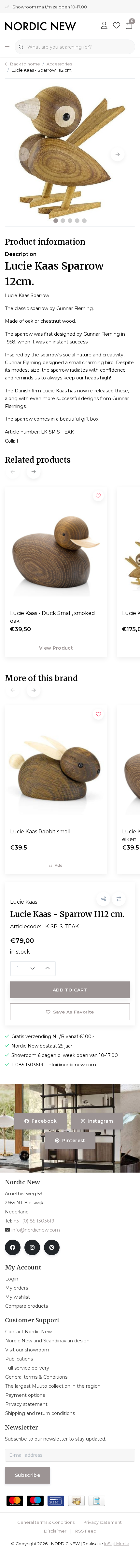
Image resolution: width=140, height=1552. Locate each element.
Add (59, 865)
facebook (44, 1121)
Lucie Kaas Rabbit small (40, 831)
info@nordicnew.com (35, 1230)
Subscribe (27, 1475)
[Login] (104, 26)
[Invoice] (97, 1501)
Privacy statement (102, 1522)
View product (56, 648)
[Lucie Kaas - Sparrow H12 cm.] (70, 152)
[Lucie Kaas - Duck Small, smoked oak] (56, 545)
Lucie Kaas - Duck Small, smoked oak (52, 617)
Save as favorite (73, 1011)
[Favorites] (116, 26)
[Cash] (76, 1501)
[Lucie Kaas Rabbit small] (56, 764)
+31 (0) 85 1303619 (33, 1221)
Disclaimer (55, 1531)
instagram (100, 1121)
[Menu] (7, 47)
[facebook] (13, 1247)
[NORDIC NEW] (40, 26)
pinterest (73, 1140)
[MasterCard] (15, 1501)
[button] (55, 220)
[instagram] (32, 1247)
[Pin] (56, 1501)
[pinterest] (52, 1247)
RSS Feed (85, 1531)
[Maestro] (35, 1501)
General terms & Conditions (46, 1522)
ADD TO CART (70, 989)
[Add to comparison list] (119, 899)
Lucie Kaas (23, 902)
